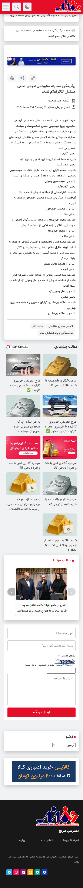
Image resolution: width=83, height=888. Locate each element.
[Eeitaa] (30, 872)
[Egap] (23, 872)
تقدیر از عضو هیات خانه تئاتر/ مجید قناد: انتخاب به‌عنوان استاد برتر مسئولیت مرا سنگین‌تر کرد (42, 611)
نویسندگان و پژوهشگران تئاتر (56, 333)
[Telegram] (9, 872)
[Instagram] (16, 872)
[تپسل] (9, 59)
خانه (68, 30)
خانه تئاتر (38, 326)
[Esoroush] (44, 872)
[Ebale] (37, 872)
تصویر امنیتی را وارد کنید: (39, 665)
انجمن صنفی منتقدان (61, 326)
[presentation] (72, 591)
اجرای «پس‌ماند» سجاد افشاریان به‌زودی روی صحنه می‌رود (43, 15)
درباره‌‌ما (21, 840)
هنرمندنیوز (70, 120)
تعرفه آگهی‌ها (71, 840)
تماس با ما (46, 840)
